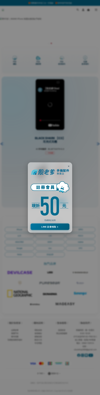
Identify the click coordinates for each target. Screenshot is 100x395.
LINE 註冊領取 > (49, 226)
